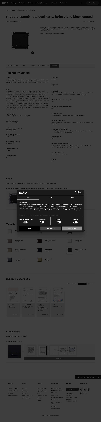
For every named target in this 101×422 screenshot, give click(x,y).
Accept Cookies (72, 228)
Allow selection (51, 228)
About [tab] (72, 197)
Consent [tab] (28, 197)
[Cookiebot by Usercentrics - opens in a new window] (75, 192)
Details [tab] (50, 197)
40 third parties (30, 215)
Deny (29, 228)
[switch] (42, 222)
